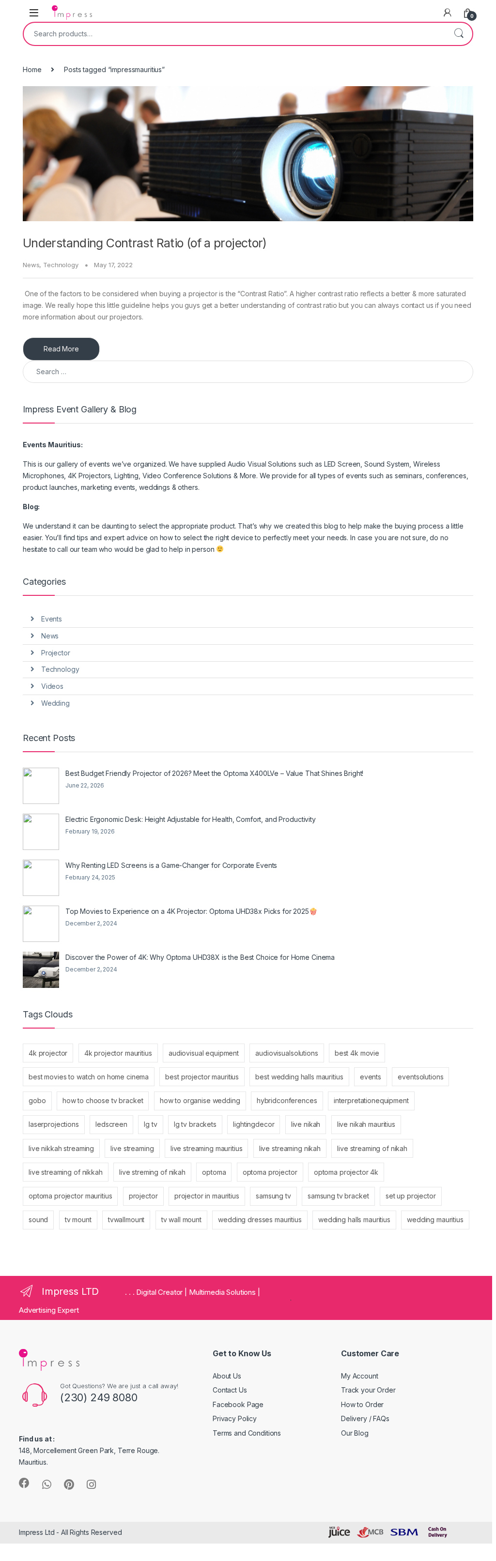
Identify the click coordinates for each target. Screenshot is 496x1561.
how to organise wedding (200, 1100)
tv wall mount (181, 1219)
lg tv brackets (195, 1124)
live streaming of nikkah (66, 1172)
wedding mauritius (435, 1219)
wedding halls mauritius (354, 1219)
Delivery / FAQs (365, 1418)
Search (458, 34)
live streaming (132, 1148)
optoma (214, 1172)
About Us (227, 1376)
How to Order (362, 1404)
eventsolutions (420, 1077)
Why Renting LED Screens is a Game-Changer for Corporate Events (171, 865)
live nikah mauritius (366, 1124)
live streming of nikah (152, 1172)
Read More (61, 349)
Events (51, 619)
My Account (359, 1376)
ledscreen (111, 1124)
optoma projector (270, 1172)
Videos (52, 686)
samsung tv (273, 1196)
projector (143, 1196)
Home (32, 69)
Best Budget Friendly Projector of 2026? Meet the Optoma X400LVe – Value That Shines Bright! (214, 773)
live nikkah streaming (61, 1148)
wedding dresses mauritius (260, 1219)
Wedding (55, 703)
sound (38, 1219)
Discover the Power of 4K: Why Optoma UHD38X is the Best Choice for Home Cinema (200, 957)
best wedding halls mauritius (299, 1077)
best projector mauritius (202, 1077)
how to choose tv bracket (102, 1100)
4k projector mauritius (118, 1053)
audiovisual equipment (204, 1053)
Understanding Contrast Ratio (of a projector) (145, 243)
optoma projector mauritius (70, 1196)
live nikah (306, 1124)
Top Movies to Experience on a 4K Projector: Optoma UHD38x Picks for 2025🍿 (191, 911)
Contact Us (230, 1390)
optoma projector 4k (346, 1172)
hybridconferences (287, 1100)
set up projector (411, 1196)
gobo (37, 1100)
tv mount (78, 1219)
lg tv (150, 1124)
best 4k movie (357, 1053)
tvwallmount (126, 1219)
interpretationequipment (371, 1100)
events (370, 1077)
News (31, 265)
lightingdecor (253, 1124)
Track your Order (368, 1390)
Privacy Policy (235, 1418)
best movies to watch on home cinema (89, 1077)
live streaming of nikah (372, 1148)
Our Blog (355, 1433)
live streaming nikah (290, 1148)
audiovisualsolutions (286, 1053)
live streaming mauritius (206, 1148)
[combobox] (234, 34)
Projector (55, 653)
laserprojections (54, 1124)
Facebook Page (238, 1404)
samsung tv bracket (338, 1196)
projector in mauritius (206, 1196)
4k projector (48, 1053)
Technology (60, 265)
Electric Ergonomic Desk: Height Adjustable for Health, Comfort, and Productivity (190, 819)
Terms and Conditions (247, 1433)
